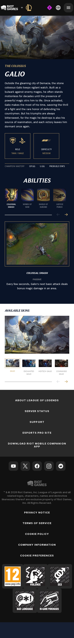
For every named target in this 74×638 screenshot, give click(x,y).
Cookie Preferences (37, 555)
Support (37, 421)
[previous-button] (58, 214)
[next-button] (66, 214)
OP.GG (32, 166)
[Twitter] (25, 466)
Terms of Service (37, 523)
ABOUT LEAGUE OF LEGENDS (37, 400)
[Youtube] (13, 466)
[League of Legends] (29, 8)
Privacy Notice (37, 512)
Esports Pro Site (37, 432)
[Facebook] (37, 466)
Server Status (37, 411)
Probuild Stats (57, 166)
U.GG (42, 166)
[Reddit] (60, 466)
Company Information (37, 544)
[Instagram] (49, 466)
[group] (35, 198)
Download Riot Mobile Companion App (37, 445)
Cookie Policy (37, 533)
